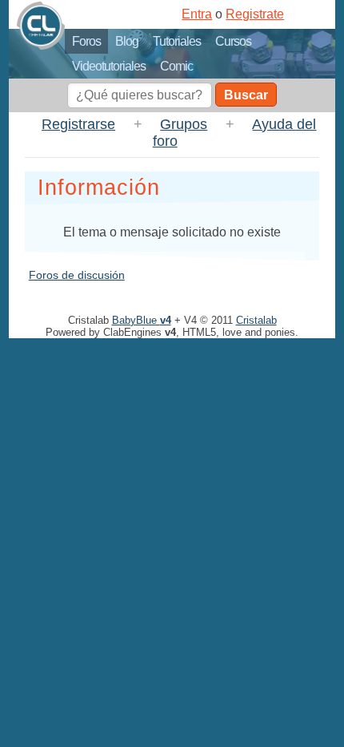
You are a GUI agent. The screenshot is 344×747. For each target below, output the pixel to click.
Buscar (246, 95)
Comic (176, 66)
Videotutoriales (109, 66)
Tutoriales (177, 41)
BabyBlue (141, 320)
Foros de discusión (77, 275)
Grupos (183, 124)
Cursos (233, 41)
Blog (126, 41)
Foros (86, 41)
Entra (197, 14)
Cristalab (256, 320)
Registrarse (78, 124)
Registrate (255, 14)
